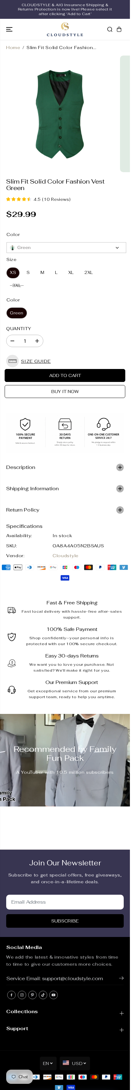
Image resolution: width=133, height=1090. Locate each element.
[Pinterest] (32, 995)
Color (13, 234)
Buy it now (65, 391)
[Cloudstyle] (65, 29)
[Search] (109, 29)
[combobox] (66, 247)
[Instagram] (22, 995)
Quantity (18, 328)
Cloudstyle (66, 555)
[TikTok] (43, 995)
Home (13, 47)
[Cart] (119, 29)
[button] (10, 29)
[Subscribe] (121, 979)
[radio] (12, 272)
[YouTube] (53, 995)
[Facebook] (11, 995)
